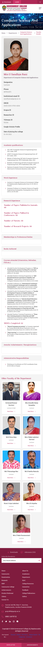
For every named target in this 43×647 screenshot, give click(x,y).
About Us (25, 571)
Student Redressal (7, 593)
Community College (8, 587)
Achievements (6, 590)
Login (17, 2)
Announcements (32, 645)
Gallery (24, 596)
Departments (13, 33)
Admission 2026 (30, 552)
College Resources (28, 583)
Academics (25, 574)
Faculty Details (38, 33)
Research (4, 580)
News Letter (11, 645)
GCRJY (21, 639)
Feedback (25, 590)
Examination (6, 577)
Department (26, 577)
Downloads (7, 2)
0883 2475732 (11, 616)
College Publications (28, 593)
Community (5, 574)
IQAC (23, 580)
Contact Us (5, 600)
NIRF (3, 583)
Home (3, 33)
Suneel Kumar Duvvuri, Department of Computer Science (25, 636)
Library (4, 596)
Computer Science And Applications (26, 33)
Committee (25, 587)
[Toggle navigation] (40, 2)
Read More (10, 411)
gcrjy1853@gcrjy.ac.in (12, 611)
